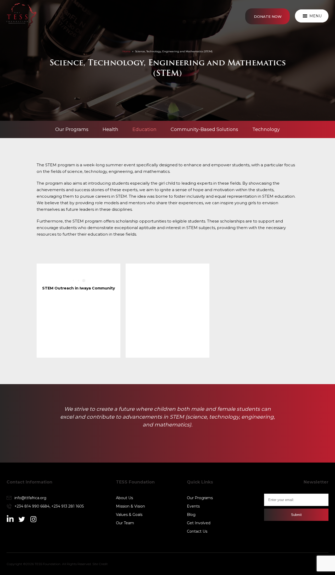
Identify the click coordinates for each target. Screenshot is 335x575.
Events (193, 506)
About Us (124, 498)
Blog (191, 514)
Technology (266, 129)
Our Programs (71, 129)
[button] (315, 16)
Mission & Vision (130, 506)
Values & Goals (129, 514)
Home (126, 51)
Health (110, 129)
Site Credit (100, 564)
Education (144, 129)
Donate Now (268, 16)
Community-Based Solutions (204, 129)
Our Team (125, 523)
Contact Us (197, 531)
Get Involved (198, 523)
